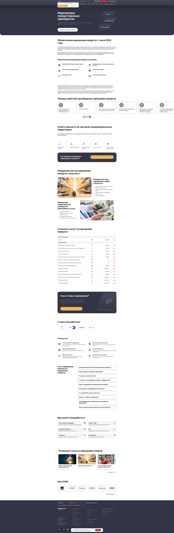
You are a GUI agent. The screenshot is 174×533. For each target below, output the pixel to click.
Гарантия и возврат (90, 522)
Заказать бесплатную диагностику (71, 308)
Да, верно (63, 5)
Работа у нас (89, 512)
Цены (88, 517)
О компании (89, 508)
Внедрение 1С (75, 521)
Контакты (89, 515)
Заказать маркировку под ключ (68, 29)
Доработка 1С (75, 517)
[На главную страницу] (62, 509)
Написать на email (97, 1)
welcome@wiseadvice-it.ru (91, 502)
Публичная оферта (105, 513)
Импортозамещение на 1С (77, 522)
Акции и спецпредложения (92, 519)
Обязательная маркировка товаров (85, 6)
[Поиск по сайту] (115, 4)
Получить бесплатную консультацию (102, 157)
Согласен (98, 530)
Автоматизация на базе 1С (77, 519)
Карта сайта (104, 514)
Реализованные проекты (91, 510)
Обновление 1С (75, 515)
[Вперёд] (90, 117)
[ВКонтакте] (59, 529)
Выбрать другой (73, 5)
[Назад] (84, 117)
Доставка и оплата (90, 521)
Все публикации (110, 494)
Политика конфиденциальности (107, 511)
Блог (88, 513)
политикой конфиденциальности (85, 530)
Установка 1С (75, 510)
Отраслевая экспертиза (77, 524)
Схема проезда (83, 505)
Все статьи (111, 472)
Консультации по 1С (76, 512)
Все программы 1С (76, 508)
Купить (114, 239)
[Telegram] (63, 529)
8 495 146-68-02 (72, 502)
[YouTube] (68, 529)
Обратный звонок (79, 502)
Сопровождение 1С (76, 513)
